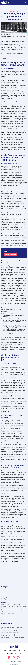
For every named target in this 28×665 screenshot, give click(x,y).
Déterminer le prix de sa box (9, 613)
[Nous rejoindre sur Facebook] (9, 657)
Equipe (24, 650)
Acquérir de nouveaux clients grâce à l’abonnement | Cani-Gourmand (11, 631)
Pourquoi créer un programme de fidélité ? (13, 637)
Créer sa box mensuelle (16, 661)
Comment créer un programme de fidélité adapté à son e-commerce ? (13, 634)
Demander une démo (10, 254)
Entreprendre (14, 11)
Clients (19, 650)
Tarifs (15, 653)
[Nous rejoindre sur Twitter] (14, 657)
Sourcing (3, 599)
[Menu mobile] (25, 3)
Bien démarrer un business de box (10, 604)
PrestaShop (4, 650)
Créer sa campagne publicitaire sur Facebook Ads (14, 610)
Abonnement (4, 589)
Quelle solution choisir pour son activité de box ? (13, 619)
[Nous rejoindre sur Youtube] (18, 657)
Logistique (4, 595)
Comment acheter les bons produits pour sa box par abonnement (13, 607)
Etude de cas (5, 615)
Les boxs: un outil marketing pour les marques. (14, 617)
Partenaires (10, 653)
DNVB (2, 591)
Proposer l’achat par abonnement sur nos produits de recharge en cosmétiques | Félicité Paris (12, 627)
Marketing (4, 597)
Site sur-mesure (12, 650)
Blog (20, 653)
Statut (8, 661)
